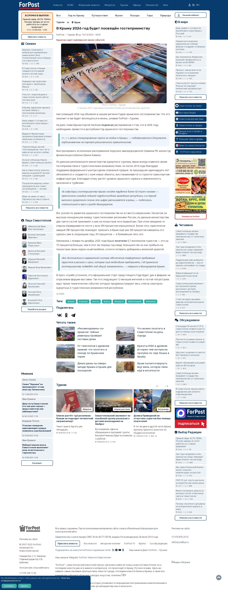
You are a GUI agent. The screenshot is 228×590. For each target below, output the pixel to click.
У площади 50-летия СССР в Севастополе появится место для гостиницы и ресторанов (190, 329)
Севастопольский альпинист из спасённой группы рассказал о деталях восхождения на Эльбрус (112, 419)
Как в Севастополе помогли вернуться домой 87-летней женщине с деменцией (36, 173)
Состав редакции (158, 543)
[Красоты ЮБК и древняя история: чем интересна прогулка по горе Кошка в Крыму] (125, 351)
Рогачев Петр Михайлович (34, 293)
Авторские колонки (110, 543)
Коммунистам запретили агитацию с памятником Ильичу (34, 84)
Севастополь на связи (190, 105)
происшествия (123, 409)
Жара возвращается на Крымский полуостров (187, 274)
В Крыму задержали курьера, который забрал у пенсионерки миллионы (36, 110)
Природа (165, 15)
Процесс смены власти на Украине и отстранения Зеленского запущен (188, 73)
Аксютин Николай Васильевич (36, 285)
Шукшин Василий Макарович (36, 260)
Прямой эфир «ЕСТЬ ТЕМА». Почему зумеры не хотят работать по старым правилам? (37, 23)
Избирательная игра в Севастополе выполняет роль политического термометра (35, 449)
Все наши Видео (187, 112)
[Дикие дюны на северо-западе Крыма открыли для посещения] (65, 367)
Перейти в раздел (37, 309)
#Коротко (109, 4)
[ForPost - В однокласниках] (123, 550)
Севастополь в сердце (190, 125)
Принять (24, 586)
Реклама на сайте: (181, 528)
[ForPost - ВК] (116, 550)
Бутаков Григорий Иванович (36, 236)
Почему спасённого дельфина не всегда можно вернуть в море (190, 506)
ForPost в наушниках (191, 152)
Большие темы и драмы (191, 139)
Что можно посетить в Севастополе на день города (151, 332)
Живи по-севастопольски (192, 145)
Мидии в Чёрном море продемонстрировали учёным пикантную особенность (36, 136)
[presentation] (157, 385)
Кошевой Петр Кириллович (35, 301)
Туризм (124, 4)
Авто (165, 4)
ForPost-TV (129, 543)
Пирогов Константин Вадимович (38, 277)
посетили (121, 240)
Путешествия (100, 15)
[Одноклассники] (66, 315)
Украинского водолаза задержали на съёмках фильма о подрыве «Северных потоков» (190, 45)
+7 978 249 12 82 (27, 572)
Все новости (90, 543)
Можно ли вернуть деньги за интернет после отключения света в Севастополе (190, 493)
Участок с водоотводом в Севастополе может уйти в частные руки (35, 97)
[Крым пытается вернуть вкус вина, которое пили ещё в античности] (125, 367)
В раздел (37, 463)
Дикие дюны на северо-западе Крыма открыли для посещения (94, 367)
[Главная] (29, 3)
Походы (135, 15)
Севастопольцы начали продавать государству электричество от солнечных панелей (190, 235)
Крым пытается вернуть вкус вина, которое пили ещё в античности (152, 367)
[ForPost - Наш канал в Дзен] (124, 550)
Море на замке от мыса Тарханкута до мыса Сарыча (35, 197)
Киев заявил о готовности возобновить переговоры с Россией (35, 123)
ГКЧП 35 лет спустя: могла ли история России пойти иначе (190, 481)
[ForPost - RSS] (113, 550)
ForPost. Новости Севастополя (95, 557)
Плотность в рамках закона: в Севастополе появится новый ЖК (190, 342)
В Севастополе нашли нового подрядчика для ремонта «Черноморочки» (190, 391)
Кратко (142, 543)
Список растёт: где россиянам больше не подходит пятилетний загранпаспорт (74, 418)
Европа (87, 409)
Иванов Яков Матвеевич (39, 267)
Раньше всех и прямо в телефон (190, 132)
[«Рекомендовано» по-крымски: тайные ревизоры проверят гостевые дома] (65, 334)
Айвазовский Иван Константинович (37, 227)
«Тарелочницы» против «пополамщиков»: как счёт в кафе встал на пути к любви (35, 149)
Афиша (137, 4)
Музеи (119, 15)
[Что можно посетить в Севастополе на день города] (125, 334)
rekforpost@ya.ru (180, 542)
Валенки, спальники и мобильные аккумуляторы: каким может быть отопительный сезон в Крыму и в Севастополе (36, 55)
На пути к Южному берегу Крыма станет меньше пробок (37, 161)
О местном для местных (191, 119)
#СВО (70, 4)
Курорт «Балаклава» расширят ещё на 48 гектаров (190, 364)
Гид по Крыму (76, 15)
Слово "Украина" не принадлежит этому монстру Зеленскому (33, 387)
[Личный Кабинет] (190, 5)
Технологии (152, 4)
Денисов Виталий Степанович (36, 252)
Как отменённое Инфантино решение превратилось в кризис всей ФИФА (189, 60)
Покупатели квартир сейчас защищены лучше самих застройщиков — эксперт (35, 186)
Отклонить (9, 586)
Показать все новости (37, 207)
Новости (57, 4)
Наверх (219, 578)
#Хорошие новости (89, 4)
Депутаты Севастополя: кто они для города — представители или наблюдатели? (35, 408)
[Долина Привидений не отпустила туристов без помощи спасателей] (152, 390)
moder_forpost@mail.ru (37, 567)
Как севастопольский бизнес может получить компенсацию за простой (190, 470)
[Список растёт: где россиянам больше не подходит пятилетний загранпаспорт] (75, 390)
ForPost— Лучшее (157, 550)
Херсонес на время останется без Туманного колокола (190, 353)
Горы (150, 15)
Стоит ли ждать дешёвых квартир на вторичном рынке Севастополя (190, 302)
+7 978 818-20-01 (180, 536)
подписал (107, 125)
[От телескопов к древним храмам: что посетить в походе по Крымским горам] (65, 351)
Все (58, 15)
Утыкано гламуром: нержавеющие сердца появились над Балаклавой (36, 428)
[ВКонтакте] (59, 315)
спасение (164, 409)
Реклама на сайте (28, 539)
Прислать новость (37, 37)
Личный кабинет (190, 15)
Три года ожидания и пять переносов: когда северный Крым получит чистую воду (189, 249)
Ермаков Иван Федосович (35, 244)
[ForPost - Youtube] (120, 550)
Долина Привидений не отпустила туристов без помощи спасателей (152, 418)
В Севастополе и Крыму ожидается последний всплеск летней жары (33, 71)
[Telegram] (73, 315)
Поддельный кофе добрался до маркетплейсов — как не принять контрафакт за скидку (190, 263)
